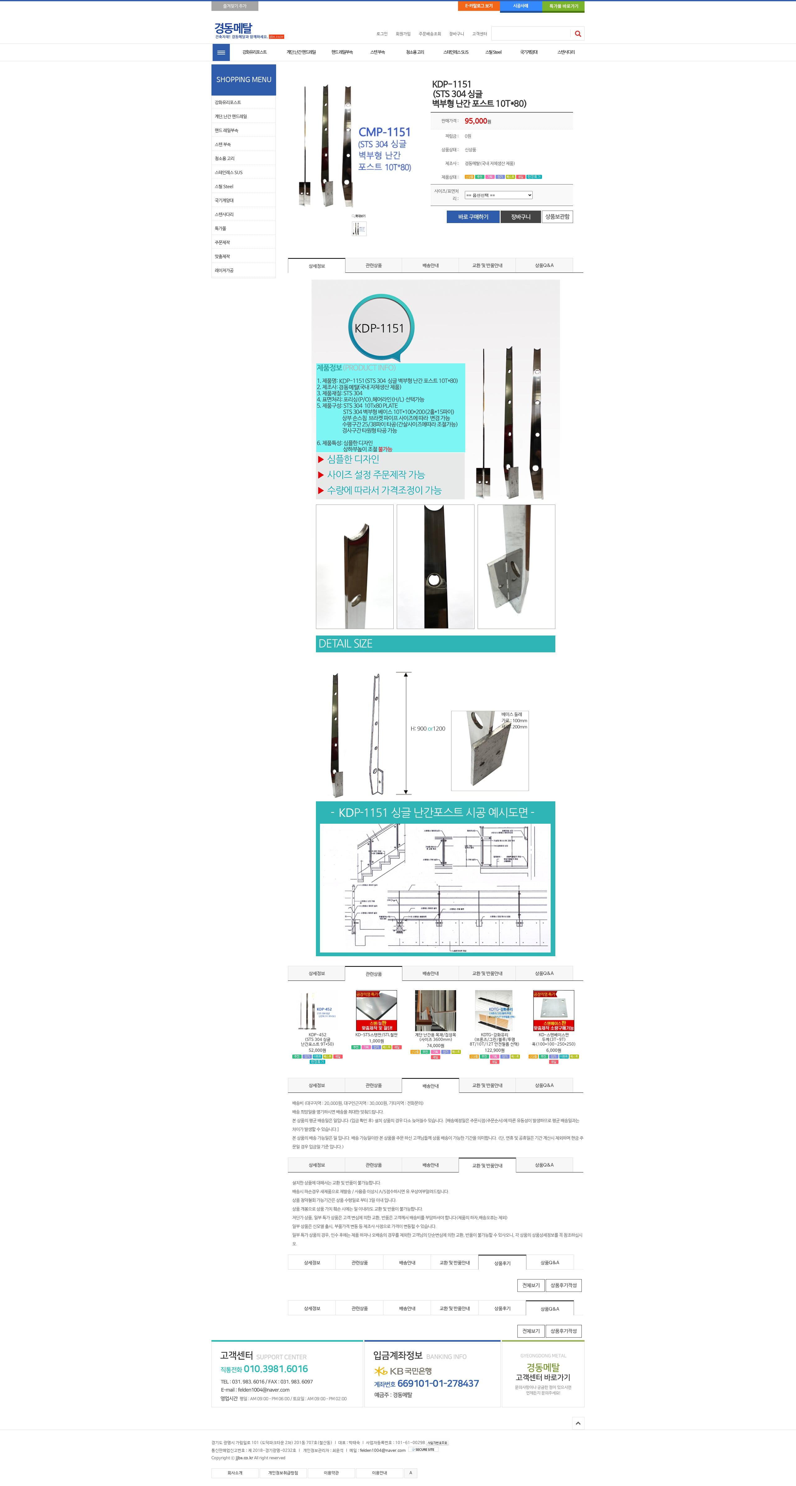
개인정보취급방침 (283, 1473)
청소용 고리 (415, 52)
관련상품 (374, 265)
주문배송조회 (430, 34)
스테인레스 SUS (455, 52)
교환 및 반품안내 (487, 265)
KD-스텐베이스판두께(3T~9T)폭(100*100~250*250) (554, 1040)
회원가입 (403, 34)
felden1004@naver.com (383, 1450)
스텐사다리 (566, 52)
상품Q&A (544, 265)
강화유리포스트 (254, 52)
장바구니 (456, 34)
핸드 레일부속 (342, 52)
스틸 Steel (493, 52)
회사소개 (235, 1473)
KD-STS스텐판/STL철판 (376, 1035)
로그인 (382, 34)
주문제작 (222, 242)
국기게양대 (528, 52)
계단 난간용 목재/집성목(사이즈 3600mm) (435, 1037)
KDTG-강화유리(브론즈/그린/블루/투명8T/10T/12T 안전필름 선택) (495, 1040)
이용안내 (379, 1473)
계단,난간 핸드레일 (301, 52)
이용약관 (331, 1473)
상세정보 (317, 266)
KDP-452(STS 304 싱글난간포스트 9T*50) (317, 1040)
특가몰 (220, 228)
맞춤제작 (222, 256)
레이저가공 (224, 270)
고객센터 (479, 34)
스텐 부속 (377, 52)
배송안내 (431, 265)
